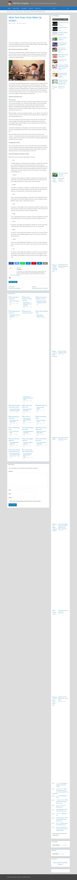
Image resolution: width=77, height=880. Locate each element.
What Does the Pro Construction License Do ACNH (28, 398)
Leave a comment (22, 23)
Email (10, 493)
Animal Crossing (13, 281)
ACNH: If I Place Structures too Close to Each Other (27, 304)
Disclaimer (24, 8)
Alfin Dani (44, 317)
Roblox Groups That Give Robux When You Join (62, 801)
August (57, 827)
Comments (65, 19)
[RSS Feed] (56, 862)
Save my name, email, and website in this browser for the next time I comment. (25, 501)
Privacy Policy (15, 8)
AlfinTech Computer (21, 3)
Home (9, 8)
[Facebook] (61, 862)
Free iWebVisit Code (62, 59)
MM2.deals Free (61, 86)
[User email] (9, 277)
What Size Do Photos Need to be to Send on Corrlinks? (62, 75)
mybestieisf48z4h (59, 809)
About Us (31, 8)
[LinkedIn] (60, 864)
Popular (59, 19)
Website (10, 497)
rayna (57, 823)
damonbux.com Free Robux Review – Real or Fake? (63, 698)
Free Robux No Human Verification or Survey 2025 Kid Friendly (63, 82)
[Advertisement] (28, 33)
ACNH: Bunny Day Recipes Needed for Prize (27, 420)
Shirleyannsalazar (60, 817)
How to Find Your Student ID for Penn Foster (62, 50)
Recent (54, 19)
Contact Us (37, 8)
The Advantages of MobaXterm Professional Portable (61, 785)
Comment (11, 471)
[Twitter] (66, 862)
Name (10, 489)
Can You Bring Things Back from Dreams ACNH (27, 455)
